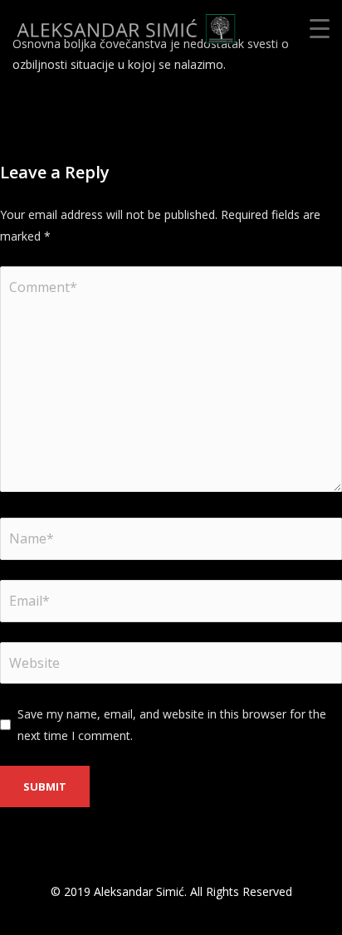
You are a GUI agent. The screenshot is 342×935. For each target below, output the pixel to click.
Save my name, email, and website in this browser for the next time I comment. (171, 724)
